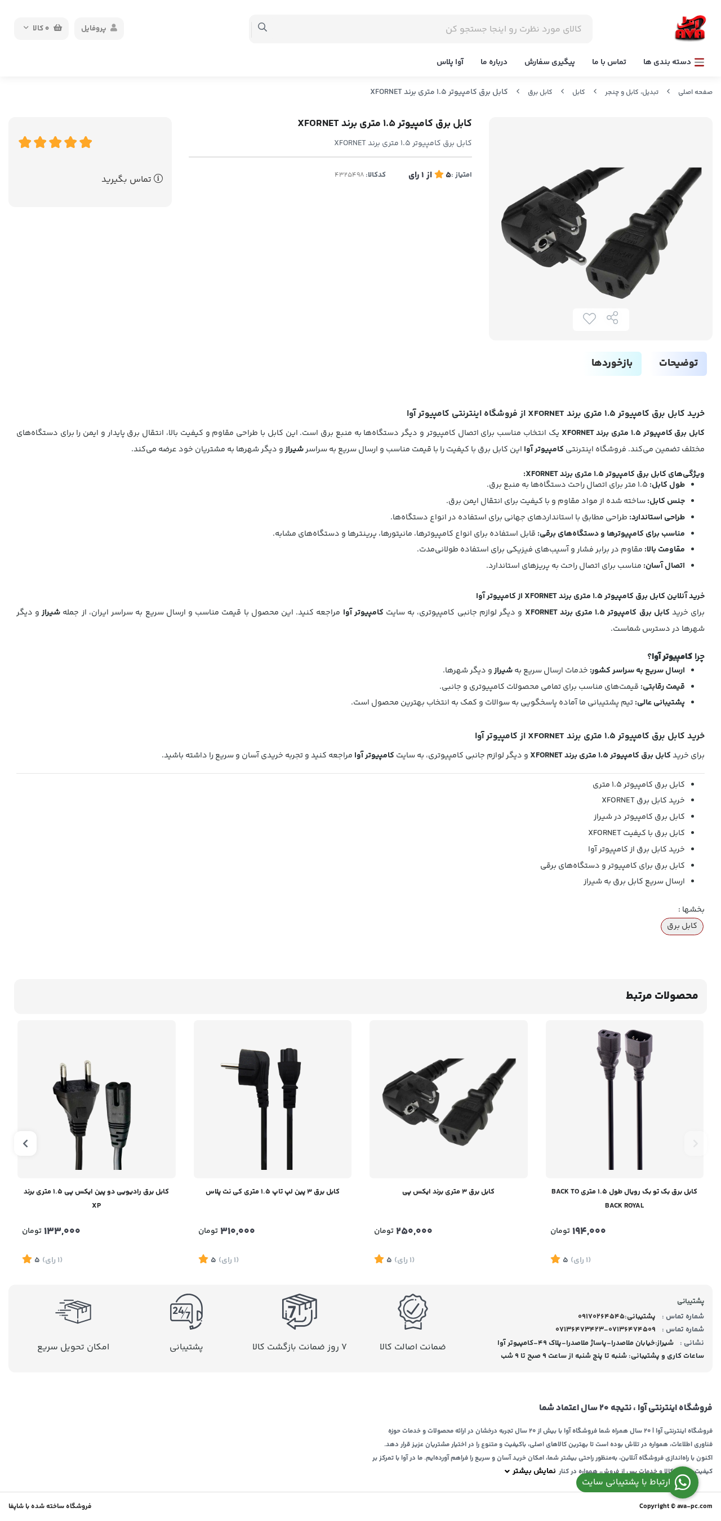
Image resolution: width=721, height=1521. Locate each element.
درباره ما (494, 62)
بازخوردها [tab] (612, 363)
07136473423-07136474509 (605, 1329)
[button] (695, 1143)
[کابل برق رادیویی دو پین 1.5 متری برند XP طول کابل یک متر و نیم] (96, 1099)
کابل (578, 92)
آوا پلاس (450, 62)
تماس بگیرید (127, 180)
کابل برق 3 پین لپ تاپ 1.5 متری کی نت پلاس (273, 1191)
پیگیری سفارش (549, 62)
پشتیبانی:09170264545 (617, 1316)
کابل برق (540, 92)
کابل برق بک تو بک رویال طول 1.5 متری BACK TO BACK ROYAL (624, 1199)
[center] (262, 28)
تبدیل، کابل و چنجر (631, 92)
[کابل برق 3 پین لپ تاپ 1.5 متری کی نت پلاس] (273, 1099)
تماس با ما (609, 62)
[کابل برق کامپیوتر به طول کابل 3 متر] (449, 1099)
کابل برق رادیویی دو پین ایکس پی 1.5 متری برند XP (96, 1199)
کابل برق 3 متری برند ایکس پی (448, 1191)
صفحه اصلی (695, 92)
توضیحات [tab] (678, 363)
